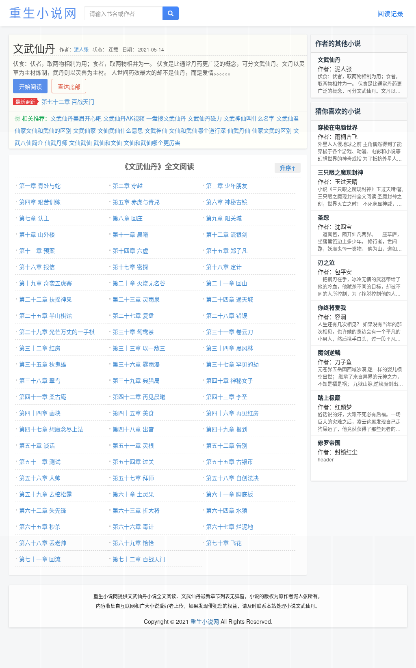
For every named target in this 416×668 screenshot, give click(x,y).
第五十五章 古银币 (229, 461)
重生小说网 (43, 12)
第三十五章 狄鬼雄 (42, 364)
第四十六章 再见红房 (232, 413)
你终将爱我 (332, 307)
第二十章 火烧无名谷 (139, 283)
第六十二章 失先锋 (42, 510)
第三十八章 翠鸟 (40, 380)
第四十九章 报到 (226, 429)
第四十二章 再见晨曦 (139, 396)
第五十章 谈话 (37, 445)
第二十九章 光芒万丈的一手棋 (57, 332)
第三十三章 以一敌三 (139, 348)
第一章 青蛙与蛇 (40, 185)
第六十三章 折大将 (136, 510)
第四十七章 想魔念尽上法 (51, 429)
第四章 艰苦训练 (40, 202)
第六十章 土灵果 (133, 494)
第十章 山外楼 (37, 234)
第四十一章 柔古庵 (42, 396)
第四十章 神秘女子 (229, 380)
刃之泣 (326, 262)
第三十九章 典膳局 (136, 380)
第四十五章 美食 (133, 413)
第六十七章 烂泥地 (229, 526)
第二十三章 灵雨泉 (136, 299)
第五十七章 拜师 (133, 478)
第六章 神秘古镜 (226, 202)
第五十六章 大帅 (40, 478)
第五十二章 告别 (226, 445)
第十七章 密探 (130, 267)
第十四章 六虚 (130, 250)
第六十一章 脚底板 (229, 494)
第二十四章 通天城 (229, 299)
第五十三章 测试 (40, 461)
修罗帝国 (329, 442)
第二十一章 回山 (226, 283)
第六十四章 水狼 (226, 510)
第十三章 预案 (37, 250)
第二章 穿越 (128, 185)
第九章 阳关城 (224, 218)
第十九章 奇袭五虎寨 (45, 283)
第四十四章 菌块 (40, 413)
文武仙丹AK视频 (124, 118)
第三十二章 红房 (40, 348)
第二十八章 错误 (226, 315)
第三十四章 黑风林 (229, 348)
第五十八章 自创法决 (232, 478)
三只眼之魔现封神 (340, 172)
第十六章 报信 (37, 267)
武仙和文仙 (107, 142)
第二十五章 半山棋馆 (45, 315)
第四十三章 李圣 (226, 396)
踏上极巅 (329, 397)
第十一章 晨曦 (130, 234)
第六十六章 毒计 (133, 526)
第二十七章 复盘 (133, 315)
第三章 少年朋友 (226, 185)
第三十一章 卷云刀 (229, 332)
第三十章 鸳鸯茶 (133, 332)
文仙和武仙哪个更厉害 (152, 142)
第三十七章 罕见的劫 (232, 364)
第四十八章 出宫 (133, 429)
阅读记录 (390, 13)
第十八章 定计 (224, 267)
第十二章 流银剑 (226, 234)
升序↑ (287, 168)
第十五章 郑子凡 (226, 250)
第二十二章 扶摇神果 (45, 299)
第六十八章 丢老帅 (42, 543)
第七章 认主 (34, 218)
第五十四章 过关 (133, 461)
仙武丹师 (56, 142)
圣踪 (323, 217)
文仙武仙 (80, 142)
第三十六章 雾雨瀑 (136, 364)
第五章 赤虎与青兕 (136, 202)
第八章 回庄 (128, 218)
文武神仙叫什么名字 (249, 118)
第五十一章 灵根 (133, 445)
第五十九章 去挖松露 (45, 494)
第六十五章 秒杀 (40, 526)
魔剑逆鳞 (329, 352)
